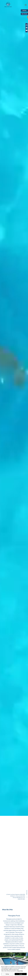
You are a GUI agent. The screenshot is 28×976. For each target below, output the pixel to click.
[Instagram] (27, 25)
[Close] (26, 966)
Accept (20, 974)
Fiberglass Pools (14, 916)
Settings (7, 974)
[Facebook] (27, 28)
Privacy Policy (20, 970)
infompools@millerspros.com (19, 897)
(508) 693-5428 (21, 899)
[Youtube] (27, 30)
